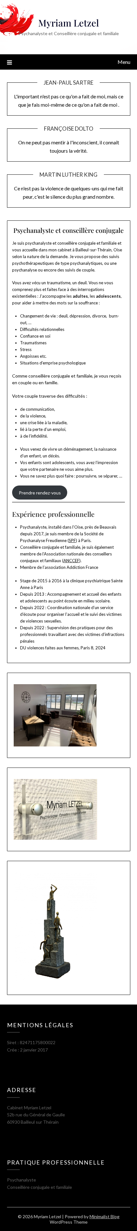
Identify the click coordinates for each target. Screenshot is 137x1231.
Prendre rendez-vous (40, 492)
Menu (124, 62)
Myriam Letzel (68, 23)
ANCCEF (71, 560)
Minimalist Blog (104, 1216)
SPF (72, 540)
